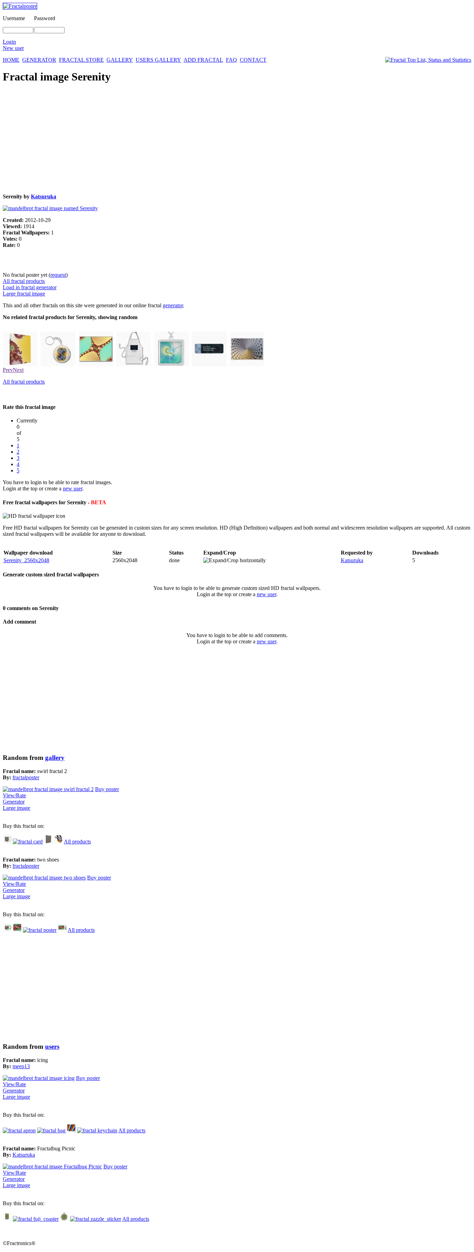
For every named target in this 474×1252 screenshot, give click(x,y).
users (52, 1046)
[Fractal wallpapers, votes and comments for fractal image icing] (39, 1078)
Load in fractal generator (30, 287)
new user (72, 488)
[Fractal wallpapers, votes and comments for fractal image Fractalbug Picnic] (52, 1166)
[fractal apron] (19, 1130)
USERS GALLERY (158, 60)
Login (9, 42)
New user (13, 48)
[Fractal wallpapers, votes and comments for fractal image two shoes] (44, 878)
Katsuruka (43, 196)
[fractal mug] (7, 841)
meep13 (21, 1066)
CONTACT (253, 60)
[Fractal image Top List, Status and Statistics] (428, 60)
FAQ (231, 60)
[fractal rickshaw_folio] (7, 1219)
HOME (11, 60)
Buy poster (107, 789)
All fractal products (24, 281)
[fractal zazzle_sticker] (95, 1219)
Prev (8, 370)
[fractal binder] (20, 364)
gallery (55, 757)
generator (173, 305)
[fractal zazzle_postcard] (95, 364)
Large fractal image (24, 294)
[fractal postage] (62, 930)
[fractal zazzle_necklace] (171, 364)
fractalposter (25, 777)
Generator (14, 802)
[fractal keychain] (58, 364)
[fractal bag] (51, 1130)
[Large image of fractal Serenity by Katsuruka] (50, 208)
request (58, 275)
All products (77, 841)
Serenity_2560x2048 (26, 560)
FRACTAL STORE (81, 60)
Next (18, 370)
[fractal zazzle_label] (209, 364)
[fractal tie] (58, 841)
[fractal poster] (40, 930)
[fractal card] (28, 841)
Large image (16, 808)
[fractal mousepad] (17, 930)
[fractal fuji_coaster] (36, 1219)
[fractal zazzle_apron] (133, 364)
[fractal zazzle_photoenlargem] (247, 364)
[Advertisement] (211, 139)
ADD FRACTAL (203, 60)
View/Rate (14, 795)
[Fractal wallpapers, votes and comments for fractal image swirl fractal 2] (48, 789)
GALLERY (120, 60)
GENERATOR (39, 60)
